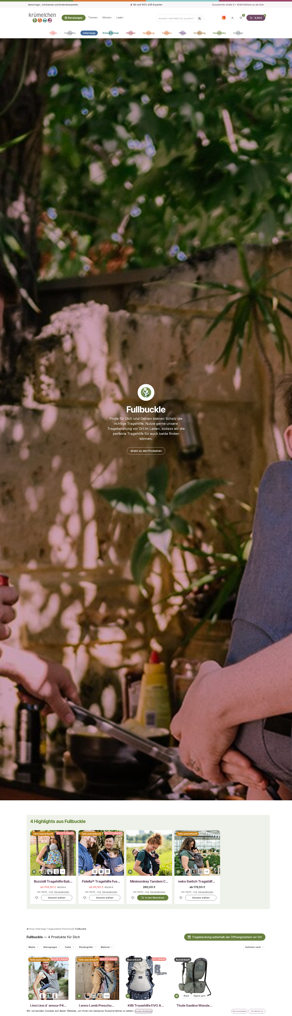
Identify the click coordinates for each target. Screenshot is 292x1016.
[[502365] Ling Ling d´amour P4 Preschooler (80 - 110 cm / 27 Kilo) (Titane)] (54, 995)
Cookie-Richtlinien (143, 1011)
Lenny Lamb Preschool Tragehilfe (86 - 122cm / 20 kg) (97, 1005)
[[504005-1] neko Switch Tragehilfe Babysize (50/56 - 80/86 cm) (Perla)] (194, 871)
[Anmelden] (232, 18)
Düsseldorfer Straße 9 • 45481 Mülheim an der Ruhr (238, 4)
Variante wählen (56, 897)
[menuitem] (93, 17)
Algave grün (199, 995)
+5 (206, 871)
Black (186, 995)
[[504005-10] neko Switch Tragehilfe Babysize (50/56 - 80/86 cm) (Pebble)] (200, 871)
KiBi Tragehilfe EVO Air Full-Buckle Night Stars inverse (146, 1005)
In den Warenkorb (154, 897)
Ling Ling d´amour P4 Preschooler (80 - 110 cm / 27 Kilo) (48, 1005)
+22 (106, 995)
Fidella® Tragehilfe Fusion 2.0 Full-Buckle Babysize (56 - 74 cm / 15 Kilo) (101, 881)
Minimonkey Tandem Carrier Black (149, 881)
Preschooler (68, 929)
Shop (32, 929)
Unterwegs (40, 929)
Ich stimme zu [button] (257, 1011)
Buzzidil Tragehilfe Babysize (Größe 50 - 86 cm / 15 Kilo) (53, 881)
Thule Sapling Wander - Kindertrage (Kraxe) (194, 1005)
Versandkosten (61, 892)
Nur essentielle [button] (239, 1011)
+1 (62, 871)
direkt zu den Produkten (146, 450)
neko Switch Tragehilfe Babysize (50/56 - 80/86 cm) (197, 881)
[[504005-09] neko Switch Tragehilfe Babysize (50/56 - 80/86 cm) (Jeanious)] (188, 871)
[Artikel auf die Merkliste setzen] (37, 897)
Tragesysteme (54, 929)
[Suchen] (200, 18)
